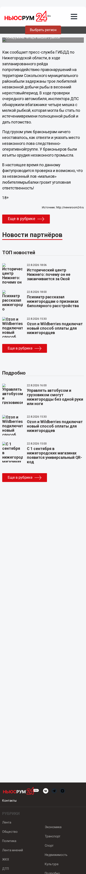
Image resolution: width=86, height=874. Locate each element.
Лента (6, 822)
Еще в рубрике (21, 218)
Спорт (49, 845)
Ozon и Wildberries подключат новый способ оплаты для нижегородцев (55, 328)
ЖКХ (5, 859)
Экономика (53, 827)
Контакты (9, 800)
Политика (9, 841)
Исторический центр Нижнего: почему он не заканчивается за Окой (48, 274)
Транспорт (52, 836)
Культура (51, 864)
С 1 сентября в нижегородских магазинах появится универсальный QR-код (54, 455)
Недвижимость (56, 855)
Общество (10, 831)
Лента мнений (12, 850)
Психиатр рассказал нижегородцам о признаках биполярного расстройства (53, 301)
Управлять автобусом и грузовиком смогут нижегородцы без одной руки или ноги (55, 397)
